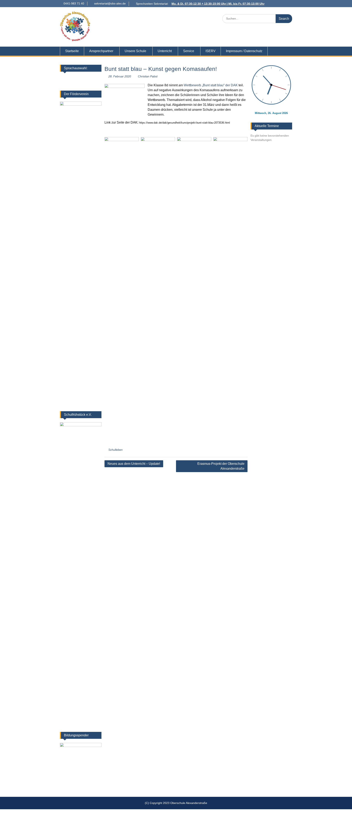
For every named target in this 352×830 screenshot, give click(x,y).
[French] (81, 78)
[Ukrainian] (86, 78)
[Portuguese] (81, 83)
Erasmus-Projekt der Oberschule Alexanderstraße (220, 466)
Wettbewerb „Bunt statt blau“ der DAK (211, 85)
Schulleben (115, 449)
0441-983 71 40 (74, 3)
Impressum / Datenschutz (244, 51)
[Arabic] (91, 78)
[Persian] (70, 83)
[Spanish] (86, 83)
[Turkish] (91, 83)
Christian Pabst (147, 76)
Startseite (72, 51)
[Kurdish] (97, 78)
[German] (70, 78)
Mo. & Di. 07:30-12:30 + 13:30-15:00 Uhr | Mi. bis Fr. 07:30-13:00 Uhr (218, 3)
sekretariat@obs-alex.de (110, 3)
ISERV (211, 51)
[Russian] (97, 83)
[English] (76, 78)
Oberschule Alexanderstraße (140, 16)
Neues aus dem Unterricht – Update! (134, 463)
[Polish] (76, 83)
